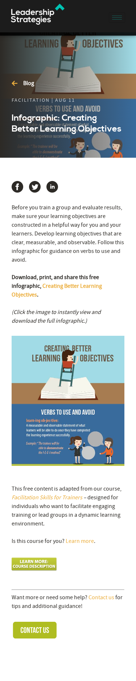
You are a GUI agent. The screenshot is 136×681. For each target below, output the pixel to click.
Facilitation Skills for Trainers (47, 497)
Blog (28, 83)
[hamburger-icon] (117, 17)
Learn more (80, 541)
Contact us (101, 597)
